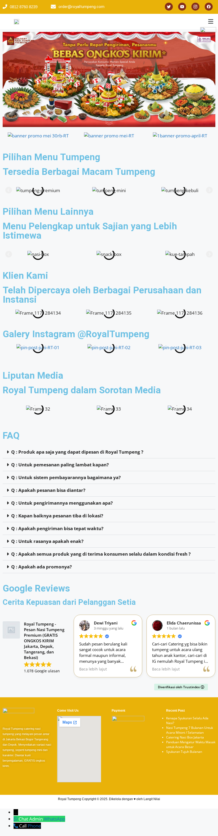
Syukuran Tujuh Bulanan (184, 751)
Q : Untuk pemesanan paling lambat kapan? (60, 465)
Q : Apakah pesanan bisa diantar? (48, 490)
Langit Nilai (152, 799)
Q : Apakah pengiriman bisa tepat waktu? (57, 528)
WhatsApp (54, 819)
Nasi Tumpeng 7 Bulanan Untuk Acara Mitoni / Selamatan (189, 730)
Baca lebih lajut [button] (93, 669)
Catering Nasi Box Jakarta (185, 737)
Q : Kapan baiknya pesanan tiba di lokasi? (57, 516)
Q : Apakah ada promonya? (41, 567)
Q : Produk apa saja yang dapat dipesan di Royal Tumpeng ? (77, 452)
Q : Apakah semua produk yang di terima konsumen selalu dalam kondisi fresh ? (101, 554)
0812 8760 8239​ (23, 7)
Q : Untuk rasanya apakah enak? (47, 541)
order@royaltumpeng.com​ (81, 6)
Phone (34, 826)
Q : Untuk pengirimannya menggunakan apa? (62, 503)
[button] (8, 190)
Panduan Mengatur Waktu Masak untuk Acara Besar (190, 744)
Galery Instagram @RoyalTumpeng (76, 334)
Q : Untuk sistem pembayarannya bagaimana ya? (66, 477)
